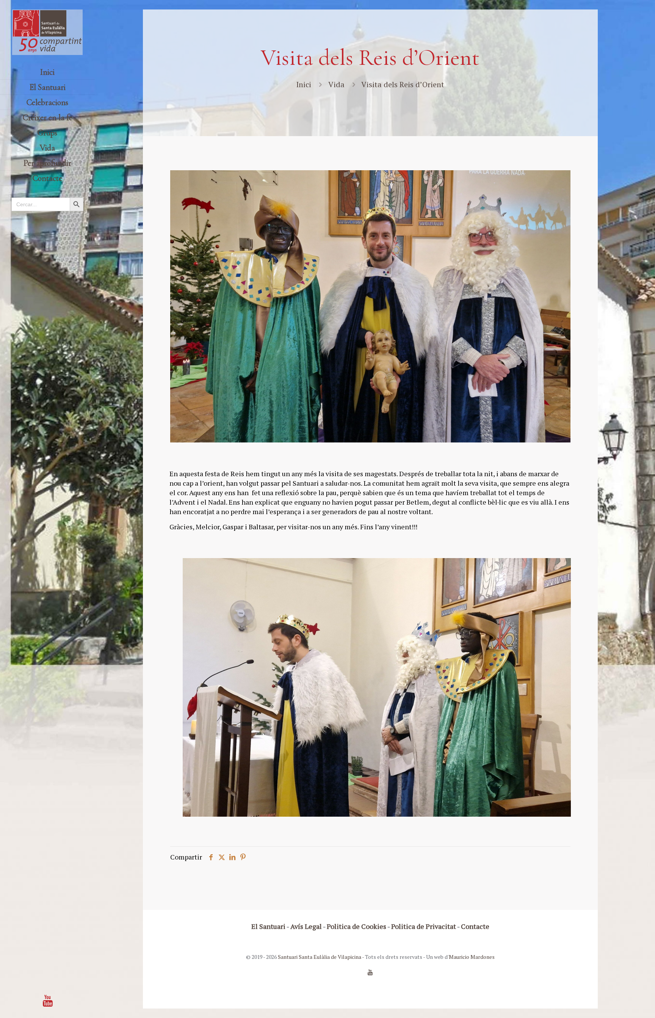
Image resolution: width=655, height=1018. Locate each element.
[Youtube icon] (47, 1000)
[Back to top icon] (619, 1002)
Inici (303, 84)
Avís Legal (306, 926)
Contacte (475, 926)
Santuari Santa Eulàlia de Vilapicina (319, 956)
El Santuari (268, 926)
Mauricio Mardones (472, 956)
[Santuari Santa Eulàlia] (47, 32)
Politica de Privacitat (423, 926)
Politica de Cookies (356, 926)
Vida (336, 84)
